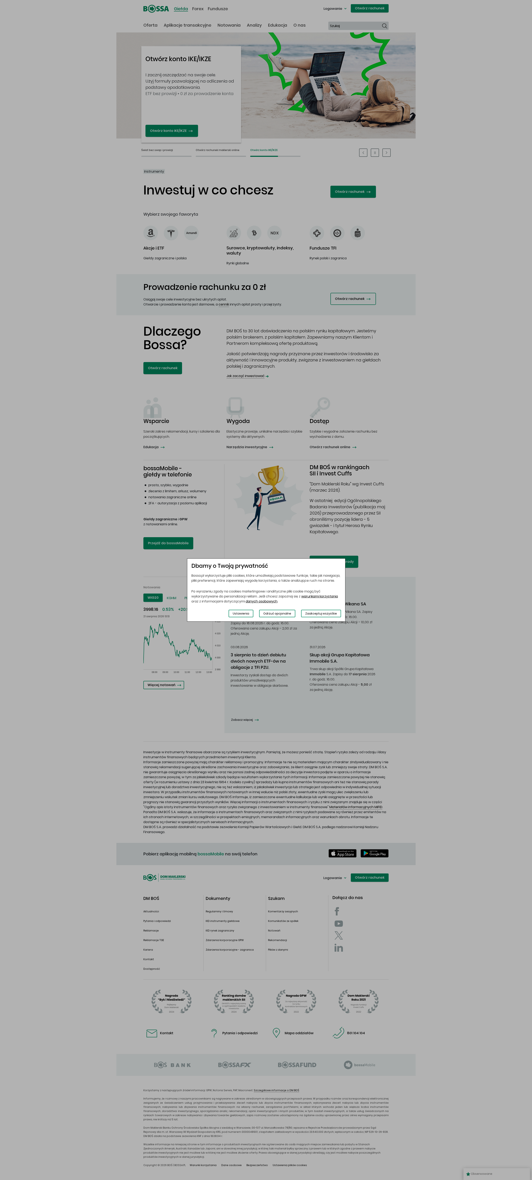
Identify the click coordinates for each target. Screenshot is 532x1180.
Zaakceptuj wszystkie (321, 613)
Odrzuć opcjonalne (277, 613)
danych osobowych (261, 601)
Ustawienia (241, 613)
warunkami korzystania (319, 596)
